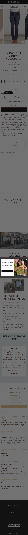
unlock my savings (7, 270)
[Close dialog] (26, 259)
